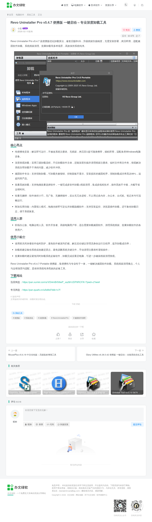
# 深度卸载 (42, 318)
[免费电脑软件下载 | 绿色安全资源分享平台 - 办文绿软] (17, 487)
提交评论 (137, 424)
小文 (20, 28)
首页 (65, 5)
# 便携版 (16, 318)
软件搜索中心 (102, 495)
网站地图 (79, 495)
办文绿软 (70, 495)
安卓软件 (95, 5)
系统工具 (31, 14)
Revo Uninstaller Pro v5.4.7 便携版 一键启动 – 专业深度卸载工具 (58, 22)
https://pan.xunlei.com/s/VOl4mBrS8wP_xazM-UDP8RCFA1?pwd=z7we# (61, 282)
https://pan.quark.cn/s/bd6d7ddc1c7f (41, 289)
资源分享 (109, 5)
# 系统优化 (28, 318)
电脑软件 (78, 5)
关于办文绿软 (89, 495)
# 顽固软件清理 (79, 318)
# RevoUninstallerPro (60, 318)
